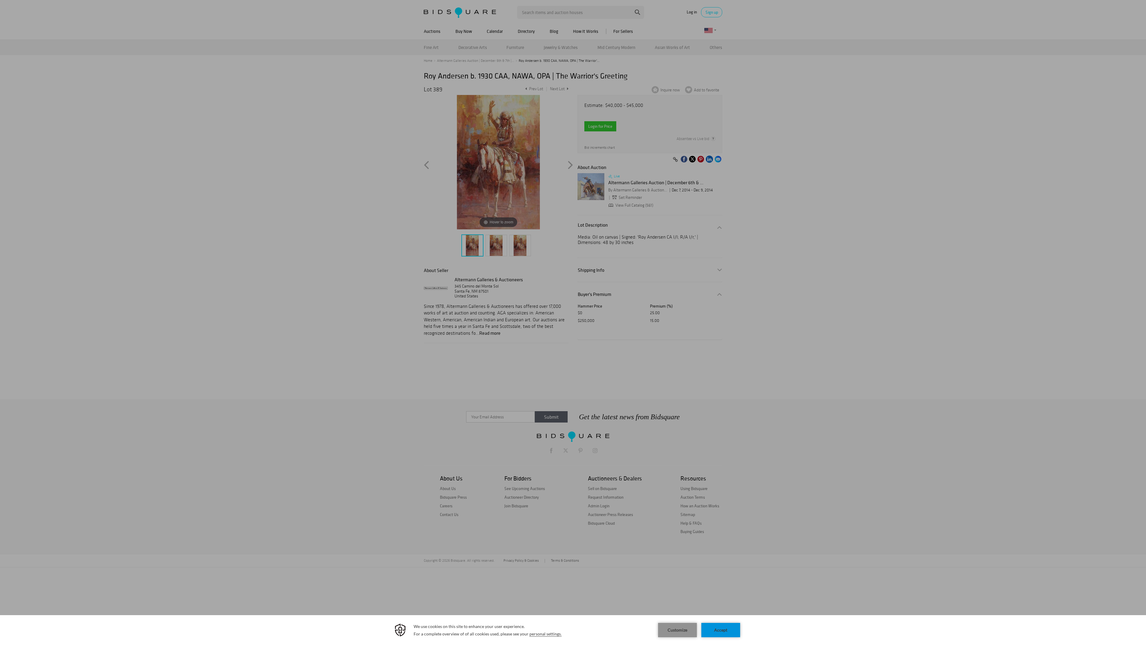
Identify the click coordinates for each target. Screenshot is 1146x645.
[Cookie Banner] (573, 630)
